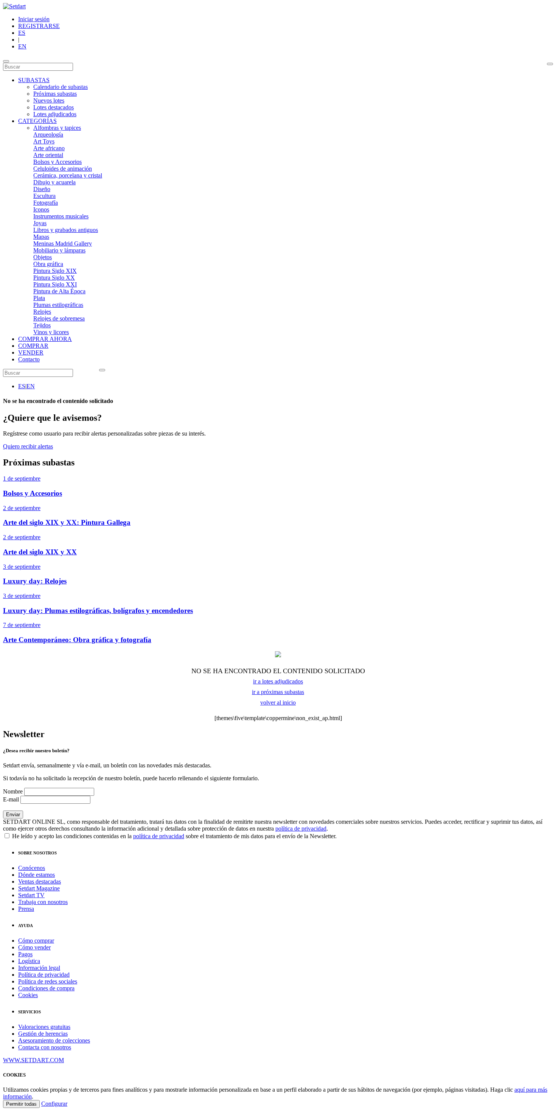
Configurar (54, 1103)
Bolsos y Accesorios (57, 162)
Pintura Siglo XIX (55, 271)
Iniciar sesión (34, 19)
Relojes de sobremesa (59, 318)
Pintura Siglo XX (54, 277)
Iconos (41, 209)
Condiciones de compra (46, 988)
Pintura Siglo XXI (55, 284)
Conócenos (31, 868)
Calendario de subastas (60, 87)
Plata (39, 298)
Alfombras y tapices (57, 127)
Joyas (40, 223)
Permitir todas (21, 1104)
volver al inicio (278, 702)
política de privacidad (300, 828)
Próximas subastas (55, 93)
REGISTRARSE (39, 26)
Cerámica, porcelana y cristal (67, 175)
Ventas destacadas (39, 881)
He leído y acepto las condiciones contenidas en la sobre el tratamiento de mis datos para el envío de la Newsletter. (174, 836)
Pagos (25, 954)
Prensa (26, 909)
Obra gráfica (48, 264)
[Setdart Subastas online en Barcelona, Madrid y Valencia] (14, 6)
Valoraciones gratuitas (44, 1027)
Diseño (41, 189)
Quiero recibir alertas (28, 446)
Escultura (44, 196)
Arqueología (48, 134)
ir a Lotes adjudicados (278, 681)
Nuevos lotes (48, 100)
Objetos (42, 257)
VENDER (30, 352)
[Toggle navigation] (6, 61)
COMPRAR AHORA (45, 339)
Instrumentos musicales (61, 216)
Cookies (28, 995)
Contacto (29, 359)
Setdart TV (31, 895)
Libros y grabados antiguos (65, 230)
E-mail (11, 799)
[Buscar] (550, 64)
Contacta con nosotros (44, 1047)
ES (21, 33)
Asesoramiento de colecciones (54, 1040)
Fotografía (45, 202)
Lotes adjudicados (54, 114)
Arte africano (49, 148)
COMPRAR (33, 345)
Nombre (13, 791)
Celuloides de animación (62, 168)
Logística (29, 961)
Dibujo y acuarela (54, 182)
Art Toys (43, 141)
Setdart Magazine (39, 888)
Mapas (41, 236)
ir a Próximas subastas (278, 692)
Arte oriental (48, 155)
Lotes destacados (53, 107)
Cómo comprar (36, 940)
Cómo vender (34, 947)
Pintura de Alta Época (59, 291)
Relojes (42, 311)
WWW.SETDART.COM (33, 1060)
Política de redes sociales (47, 981)
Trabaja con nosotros (43, 902)
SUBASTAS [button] (34, 80)
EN (22, 46)
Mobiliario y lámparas (59, 250)
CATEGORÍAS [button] (37, 121)
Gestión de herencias (43, 1033)
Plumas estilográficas (58, 305)
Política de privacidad (44, 974)
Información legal (39, 968)
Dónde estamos (36, 874)
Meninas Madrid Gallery (62, 243)
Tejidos (42, 325)
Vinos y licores (51, 332)
